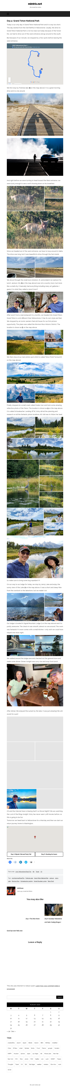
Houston (16, 1053)
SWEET (53, 1059)
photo (26, 1059)
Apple (24, 1043)
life (33, 871)
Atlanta (30, 1043)
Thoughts (10, 1064)
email (20, 1048)
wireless (46, 1064)
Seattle (37, 1059)
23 (59, 1022)
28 (43, 1025)
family (32, 1048)
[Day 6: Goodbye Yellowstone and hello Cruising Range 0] (54, 915)
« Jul (8, 1031)
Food (38, 1048)
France (44, 1048)
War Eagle (32, 1064)
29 (51, 1025)
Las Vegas (35, 1053)
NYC (16, 1059)
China (9, 1048)
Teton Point (51, 881)
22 (50, 1022)
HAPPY (10, 1053)
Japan (28, 1053)
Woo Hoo (53, 1064)
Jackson (51, 878)
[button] (35, 837)
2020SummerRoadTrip (18, 878)
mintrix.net (35, 5)
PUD (32, 1059)
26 (26, 1025)
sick (42, 1059)
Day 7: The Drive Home (33, 919)
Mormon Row (15, 881)
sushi (47, 1059)
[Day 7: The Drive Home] (35, 915)
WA (26, 1064)
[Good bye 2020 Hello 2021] (16, 927)
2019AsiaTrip (11, 1043)
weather (39, 1064)
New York (10, 1059)
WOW (9, 1069)
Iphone (23, 1053)
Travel (37, 871)
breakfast (54, 1043)
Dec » (13, 1031)
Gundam (56, 1048)
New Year (55, 1053)
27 (34, 1025)
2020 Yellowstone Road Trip (23, 871)
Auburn (36, 1043)
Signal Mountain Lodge (40, 881)
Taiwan (59, 1059)
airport (18, 1043)
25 (19, 1025)
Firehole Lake (29, 878)
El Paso (15, 1048)
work (59, 1064)
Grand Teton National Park (41, 878)
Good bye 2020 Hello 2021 (15, 931)
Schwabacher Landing (26, 881)
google (50, 1048)
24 (11, 1025)
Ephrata (27, 1048)
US (41, 871)
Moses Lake (47, 1053)
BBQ (42, 1043)
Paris (21, 1059)
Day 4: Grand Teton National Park (23, 21)
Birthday (48, 1043)
